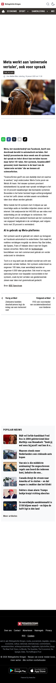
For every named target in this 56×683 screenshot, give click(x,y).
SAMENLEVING (38, 11)
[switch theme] (53, 4)
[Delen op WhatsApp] (3, 139)
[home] (3, 11)
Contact (17, 630)
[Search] (47, 4)
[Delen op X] (14, 139)
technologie (37, 249)
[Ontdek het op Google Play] (18, 670)
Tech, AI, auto (9, 72)
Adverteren (27, 630)
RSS (23, 636)
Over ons (8, 630)
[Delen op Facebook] (9, 139)
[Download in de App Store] (38, 670)
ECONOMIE (12, 11)
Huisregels (38, 630)
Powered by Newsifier (28, 678)
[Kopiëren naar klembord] (25, 139)
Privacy (49, 630)
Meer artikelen (10, 516)
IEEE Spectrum (15, 285)
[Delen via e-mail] (19, 139)
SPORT (22, 11)
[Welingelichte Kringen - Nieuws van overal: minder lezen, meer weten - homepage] (11, 4)
